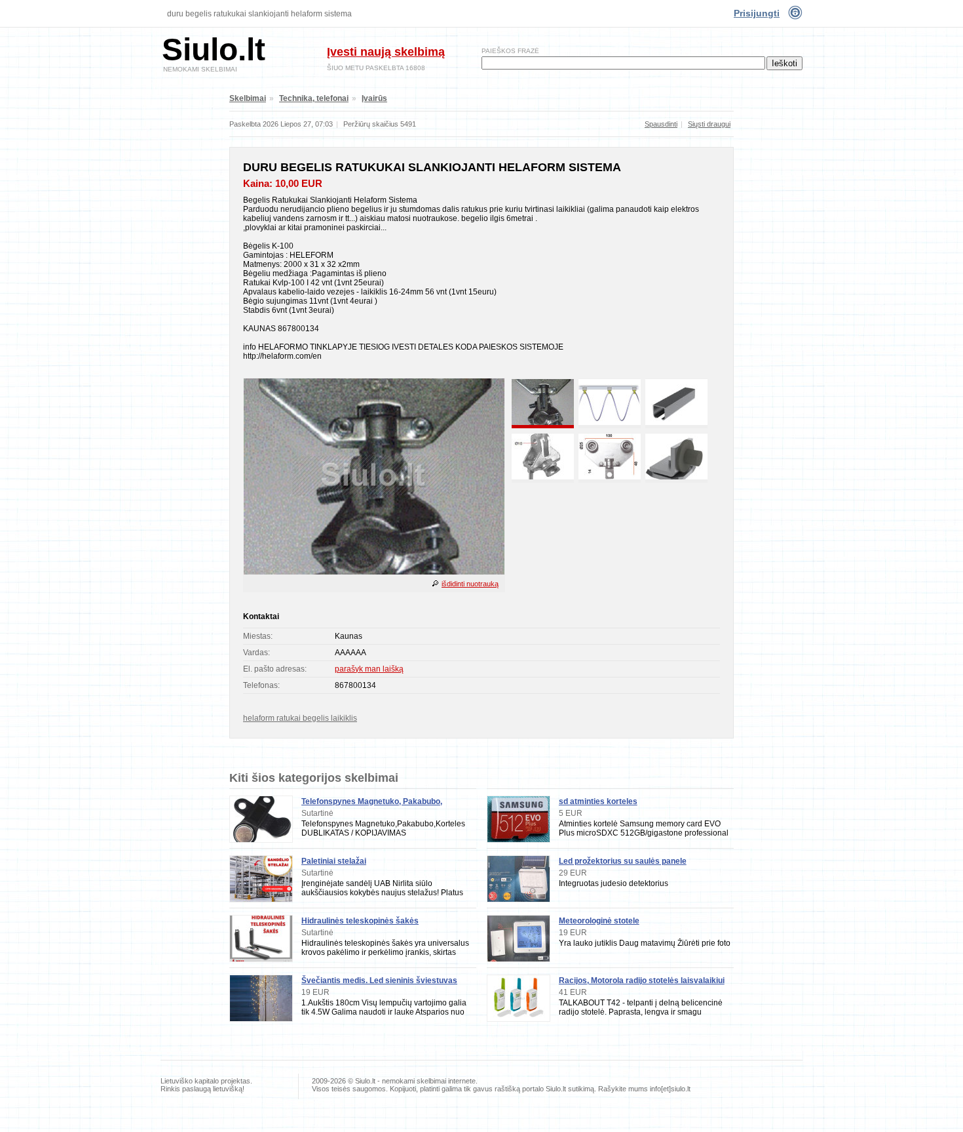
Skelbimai (247, 98)
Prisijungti (757, 13)
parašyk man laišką (369, 669)
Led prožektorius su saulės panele (623, 861)
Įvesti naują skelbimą (386, 51)
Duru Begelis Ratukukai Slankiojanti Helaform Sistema (259, 13)
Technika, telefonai (314, 98)
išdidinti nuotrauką (470, 584)
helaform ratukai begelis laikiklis (300, 718)
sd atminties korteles (598, 801)
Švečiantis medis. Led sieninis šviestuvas (379, 980)
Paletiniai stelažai (333, 861)
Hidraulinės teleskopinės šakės (360, 920)
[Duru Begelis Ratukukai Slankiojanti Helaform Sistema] (374, 571)
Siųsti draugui (709, 124)
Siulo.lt (213, 49)
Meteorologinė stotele (599, 920)
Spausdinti (661, 124)
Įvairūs (374, 98)
